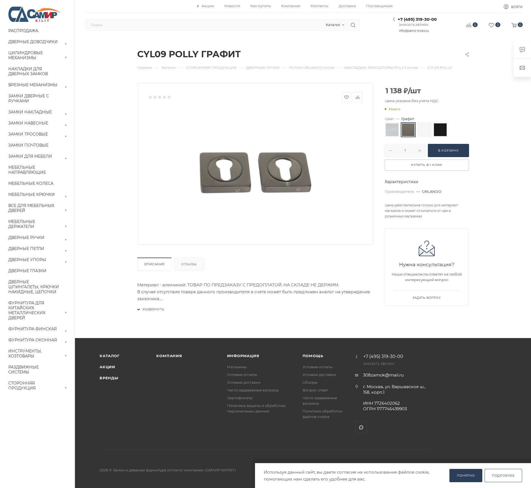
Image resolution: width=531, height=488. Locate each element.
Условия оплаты (242, 374)
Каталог (110, 356)
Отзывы (189, 264)
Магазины (236, 367)
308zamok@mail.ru (383, 375)
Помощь (313, 356)
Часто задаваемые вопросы (253, 390)
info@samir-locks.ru (414, 31)
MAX (361, 427)
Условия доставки (244, 382)
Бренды (109, 378)
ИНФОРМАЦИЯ (243, 356)
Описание (154, 264)
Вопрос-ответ (315, 390)
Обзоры (310, 382)
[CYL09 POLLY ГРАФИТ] (255, 171)
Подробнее (503, 475)
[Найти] (353, 25)
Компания (169, 356)
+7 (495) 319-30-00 (417, 19)
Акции (107, 367)
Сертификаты (240, 398)
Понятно (466, 475)
